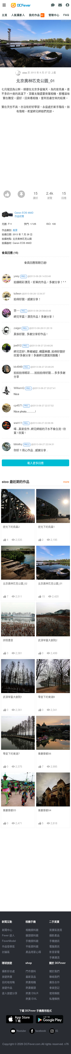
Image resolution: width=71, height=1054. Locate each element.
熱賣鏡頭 (31, 987)
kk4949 (18, 366)
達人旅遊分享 (9, 993)
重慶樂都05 (9, 810)
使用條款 (54, 993)
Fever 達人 (8, 935)
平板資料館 (32, 946)
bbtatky (18, 444)
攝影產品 (54, 935)
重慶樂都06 (44, 753)
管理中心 (54, 15)
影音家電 (54, 952)
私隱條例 (54, 998)
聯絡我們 (54, 976)
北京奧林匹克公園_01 (50, 583)
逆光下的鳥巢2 (11, 526)
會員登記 (54, 987)
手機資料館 (32, 941)
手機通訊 (54, 941)
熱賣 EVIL (31, 998)
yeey (16, 276)
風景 (15, 230)
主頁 (4, 15)
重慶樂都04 (44, 810)
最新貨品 (31, 976)
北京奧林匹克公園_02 (15, 583)
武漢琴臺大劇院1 (12, 697)
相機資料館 (32, 930)
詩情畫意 (8, 640)
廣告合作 (54, 982)
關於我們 (54, 971)
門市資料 (31, 971)
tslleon (17, 293)
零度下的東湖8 (46, 697)
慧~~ (17, 310)
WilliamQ (19, 388)
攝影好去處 (8, 971)
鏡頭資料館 (32, 935)
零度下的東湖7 (11, 753)
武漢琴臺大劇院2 (47, 640)
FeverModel (9, 941)
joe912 (17, 345)
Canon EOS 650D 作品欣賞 (24, 214)
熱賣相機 (31, 982)
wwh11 (18, 423)
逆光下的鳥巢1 (46, 526)
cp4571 (18, 405)
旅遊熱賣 (7, 976)
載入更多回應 (35, 463)
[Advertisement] (35, 153)
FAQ (66, 15)
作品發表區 (8, 946)
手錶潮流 (54, 957)
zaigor (17, 328)
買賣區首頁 (55, 930)
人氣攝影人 (18, 15)
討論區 (6, 952)
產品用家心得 (33, 952)
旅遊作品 (7, 987)
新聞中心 (7, 930)
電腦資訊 (54, 946)
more (66, 482)
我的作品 (36, 15)
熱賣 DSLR (32, 993)
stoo (25, 72)
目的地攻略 (8, 982)
